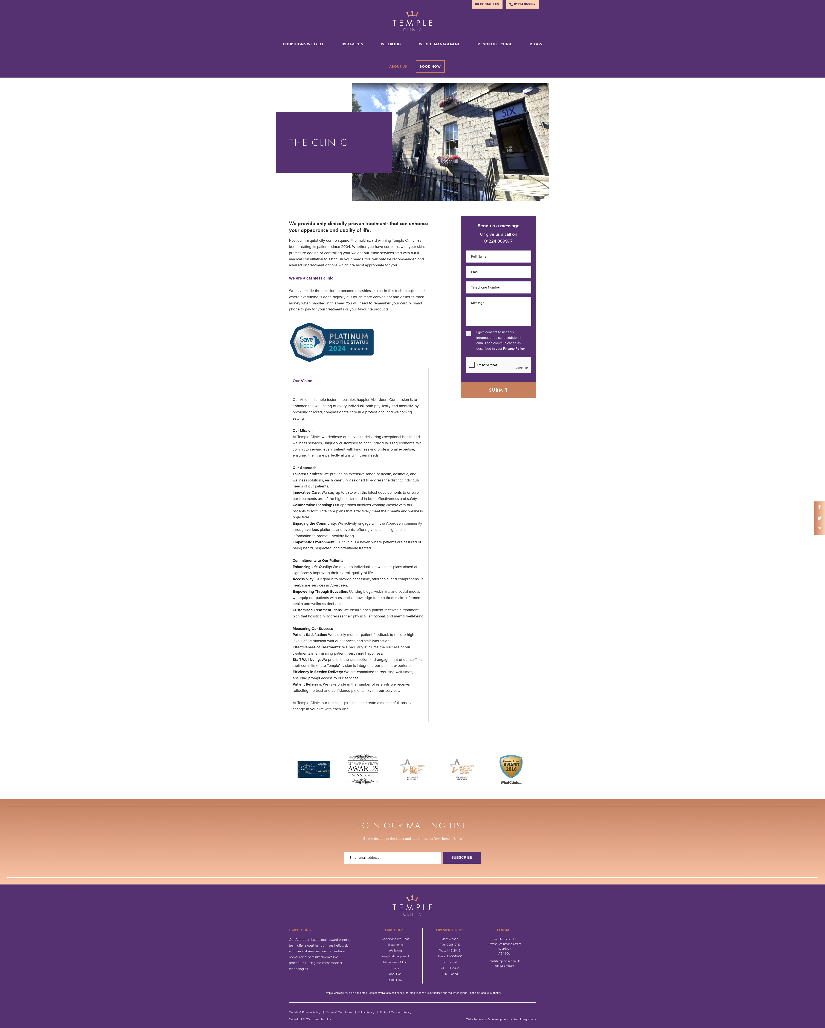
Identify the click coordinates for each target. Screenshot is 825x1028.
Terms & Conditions (339, 1012)
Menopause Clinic (494, 44)
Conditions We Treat (303, 44)
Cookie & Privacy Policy (304, 1012)
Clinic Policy (366, 1012)
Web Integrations (524, 1019)
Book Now (430, 66)
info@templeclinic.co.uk (504, 961)
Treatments (352, 44)
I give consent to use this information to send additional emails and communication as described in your (500, 340)
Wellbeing (391, 44)
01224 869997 (524, 4)
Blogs (536, 44)
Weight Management (439, 44)
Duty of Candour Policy (395, 1012)
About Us (398, 66)
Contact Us (489, 4)
